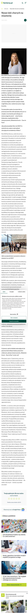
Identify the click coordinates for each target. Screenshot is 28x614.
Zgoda (4, 291)
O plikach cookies (21, 291)
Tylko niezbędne (14, 317)
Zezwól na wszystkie (14, 321)
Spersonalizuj (13, 314)
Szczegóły (12, 291)
